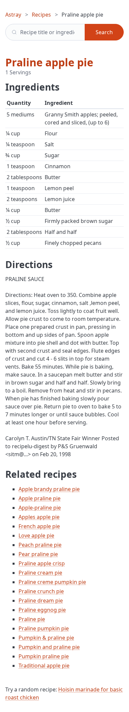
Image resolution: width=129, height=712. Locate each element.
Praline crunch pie (41, 591)
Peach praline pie (40, 544)
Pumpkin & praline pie (46, 637)
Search (104, 32)
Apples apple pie (39, 517)
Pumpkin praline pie (44, 656)
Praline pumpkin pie (44, 628)
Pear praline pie (38, 554)
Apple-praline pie (40, 507)
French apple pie (39, 526)
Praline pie (32, 619)
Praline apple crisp (42, 563)
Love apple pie (36, 535)
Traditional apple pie (44, 665)
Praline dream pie (41, 600)
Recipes (41, 14)
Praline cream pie (40, 572)
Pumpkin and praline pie (49, 647)
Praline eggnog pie (42, 609)
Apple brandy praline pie (49, 489)
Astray (13, 14)
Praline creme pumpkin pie (52, 582)
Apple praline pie (40, 498)
